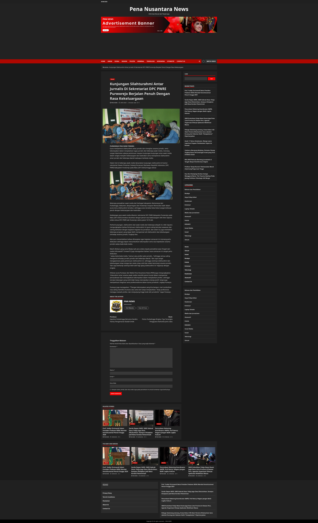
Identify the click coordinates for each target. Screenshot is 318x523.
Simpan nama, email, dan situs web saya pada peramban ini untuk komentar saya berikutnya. (141, 389)
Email (112, 377)
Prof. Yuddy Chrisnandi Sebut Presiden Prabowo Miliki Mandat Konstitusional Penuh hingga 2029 (115, 431)
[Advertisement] (159, 45)
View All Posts (142, 308)
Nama (112, 370)
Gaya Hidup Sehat (191, 197)
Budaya (124, 61)
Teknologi (151, 61)
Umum (110, 61)
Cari (186, 74)
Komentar (113, 346)
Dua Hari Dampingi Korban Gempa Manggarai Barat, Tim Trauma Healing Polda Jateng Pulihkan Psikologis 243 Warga (200, 176)
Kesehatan (161, 61)
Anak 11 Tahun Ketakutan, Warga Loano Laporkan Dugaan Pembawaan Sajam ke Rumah (198, 143)
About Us (106, 505)
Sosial (117, 61)
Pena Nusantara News (159, 9)
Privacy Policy (107, 493)
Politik (132, 61)
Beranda (105, 67)
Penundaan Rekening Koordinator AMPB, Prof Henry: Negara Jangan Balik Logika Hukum (166, 431)
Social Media (189, 228)
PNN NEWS (114, 102)
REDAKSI (187, 224)
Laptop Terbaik (190, 209)
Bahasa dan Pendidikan (193, 189)
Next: (157, 319)
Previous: (124, 319)
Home (103, 61)
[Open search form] (199, 61)
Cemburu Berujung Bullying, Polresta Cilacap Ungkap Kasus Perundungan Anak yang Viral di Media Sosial (200, 152)
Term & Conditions (109, 497)
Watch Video (211, 61)
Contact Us (181, 61)
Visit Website (130, 308)
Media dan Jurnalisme (192, 213)
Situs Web (113, 383)
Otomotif (170, 61)
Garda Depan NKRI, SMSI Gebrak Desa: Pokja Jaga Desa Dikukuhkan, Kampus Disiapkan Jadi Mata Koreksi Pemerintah (141, 431)
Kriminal (140, 61)
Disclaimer (106, 501)
